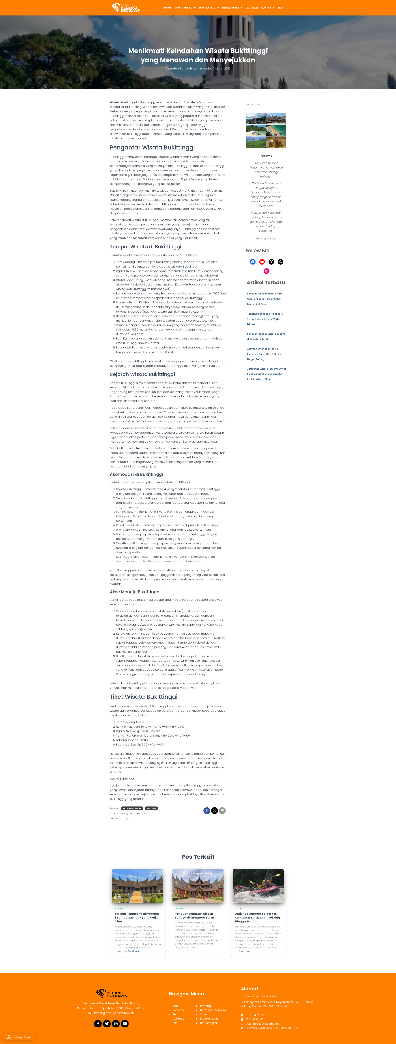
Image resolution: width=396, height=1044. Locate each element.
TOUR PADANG (183, 7)
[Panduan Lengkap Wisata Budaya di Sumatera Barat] (198, 886)
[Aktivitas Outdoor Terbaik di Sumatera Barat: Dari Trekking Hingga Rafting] (258, 886)
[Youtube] (125, 1023)
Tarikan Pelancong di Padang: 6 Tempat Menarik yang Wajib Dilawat (265, 319)
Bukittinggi (117, 116)
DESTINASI (251, 7)
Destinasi (151, 808)
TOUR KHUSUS (207, 7)
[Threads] (280, 262)
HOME (167, 7)
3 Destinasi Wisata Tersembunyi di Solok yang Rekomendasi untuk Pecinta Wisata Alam (266, 374)
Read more (134, 951)
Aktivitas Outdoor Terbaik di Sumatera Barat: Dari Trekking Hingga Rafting (264, 354)
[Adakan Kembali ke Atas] (390, 1038)
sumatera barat (139, 813)
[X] (271, 262)
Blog (280, 7)
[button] (256, 118)
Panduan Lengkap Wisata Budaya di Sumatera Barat (194, 915)
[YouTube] (262, 262)
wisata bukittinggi (120, 818)
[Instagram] (266, 271)
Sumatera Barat (213, 421)
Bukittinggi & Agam (132, 808)
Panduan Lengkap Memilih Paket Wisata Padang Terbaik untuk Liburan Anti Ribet (265, 299)
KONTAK (266, 7)
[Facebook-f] (98, 1023)
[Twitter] (107, 1023)
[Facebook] (253, 262)
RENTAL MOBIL (230, 7)
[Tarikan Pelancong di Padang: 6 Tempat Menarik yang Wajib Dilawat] (137, 886)
